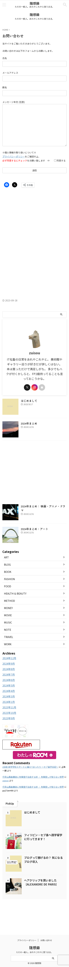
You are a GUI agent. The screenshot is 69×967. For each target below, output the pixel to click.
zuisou (5, 780)
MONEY (8, 608)
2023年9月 (8, 718)
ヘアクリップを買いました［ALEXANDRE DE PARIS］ (41, 882)
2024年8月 (8, 669)
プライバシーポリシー (13, 156)
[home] (42, 387)
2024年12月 (9, 658)
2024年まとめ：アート (34, 529)
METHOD (9, 601)
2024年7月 (8, 674)
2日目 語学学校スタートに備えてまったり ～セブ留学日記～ (30, 766)
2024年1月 (8, 702)
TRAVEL (8, 637)
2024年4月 (8, 691)
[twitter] (27, 387)
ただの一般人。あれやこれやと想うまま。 (34, 952)
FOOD (7, 586)
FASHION (9, 579)
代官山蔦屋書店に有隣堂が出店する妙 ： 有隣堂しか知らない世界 (33, 776)
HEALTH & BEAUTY (15, 593)
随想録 (34, 3)
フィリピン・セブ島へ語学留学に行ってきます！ (43, 837)
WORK (7, 644)
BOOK (7, 572)
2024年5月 (8, 685)
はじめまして (29, 401)
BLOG (7, 564)
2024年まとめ (29, 423)
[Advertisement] (34, 220)
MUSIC (8, 622)
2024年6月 (8, 680)
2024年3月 (8, 696)
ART (6, 557)
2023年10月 (9, 713)
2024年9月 (8, 663)
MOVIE (8, 615)
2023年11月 (9, 707)
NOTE (7, 630)
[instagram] (34, 387)
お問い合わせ (46, 940)
